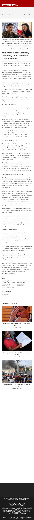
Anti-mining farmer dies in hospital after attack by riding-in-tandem (8, 282)
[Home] (2, 14)
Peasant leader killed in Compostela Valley (8, 290)
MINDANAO (10, 499)
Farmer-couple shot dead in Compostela (23, 281)
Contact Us (22, 518)
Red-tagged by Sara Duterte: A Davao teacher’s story (17, 353)
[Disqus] (17, 411)
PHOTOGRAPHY (22, 499)
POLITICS (6, 498)
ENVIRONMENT (26, 498)
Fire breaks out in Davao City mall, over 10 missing (17, 385)
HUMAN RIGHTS (12, 498)
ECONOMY (19, 498)
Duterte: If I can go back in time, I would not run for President (17, 324)
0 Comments (26, 65)
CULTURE (16, 499)
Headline (6, 65)
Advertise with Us (15, 518)
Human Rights (15, 65)
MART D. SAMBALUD (10, 63)
